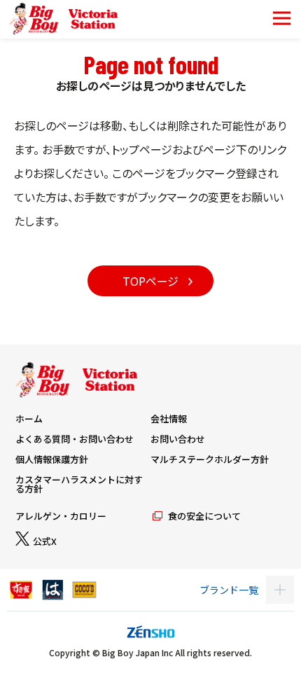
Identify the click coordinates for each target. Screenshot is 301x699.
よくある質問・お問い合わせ (74, 438)
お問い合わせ (177, 438)
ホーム (29, 418)
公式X (45, 541)
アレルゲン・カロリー (60, 515)
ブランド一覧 (229, 590)
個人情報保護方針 (51, 459)
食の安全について (204, 515)
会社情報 (168, 418)
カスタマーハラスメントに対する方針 (79, 484)
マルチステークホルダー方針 (209, 459)
